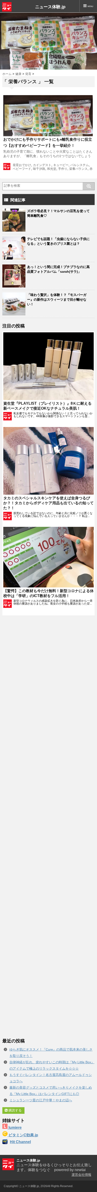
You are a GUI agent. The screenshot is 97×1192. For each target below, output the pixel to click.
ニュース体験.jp (50, 6)
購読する (15, 1110)
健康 (18, 74)
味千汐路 (39, 169)
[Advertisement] (48, 826)
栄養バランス (78, 169)
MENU (90, 6)
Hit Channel (20, 1142)
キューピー (61, 165)
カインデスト (42, 165)
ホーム (7, 74)
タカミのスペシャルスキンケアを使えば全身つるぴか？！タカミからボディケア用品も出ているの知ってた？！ (48, 503)
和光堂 (51, 169)
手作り (62, 169)
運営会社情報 (81, 1174)
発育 (28, 74)
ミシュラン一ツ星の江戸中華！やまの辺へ (40, 1100)
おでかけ (25, 165)
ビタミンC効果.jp (23, 1135)
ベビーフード (22, 169)
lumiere (15, 1128)
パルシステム (79, 165)
